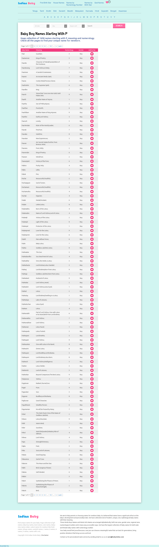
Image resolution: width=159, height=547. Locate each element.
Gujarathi (104, 11)
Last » (60, 46)
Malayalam (79, 11)
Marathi (70, 11)
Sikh (55, 11)
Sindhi (48, 11)
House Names (58, 2)
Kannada (89, 11)
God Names (99, 2)
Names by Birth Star (88, 3)
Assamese (123, 11)
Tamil (42, 11)
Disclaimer (45, 535)
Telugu (35, 11)
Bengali (113, 11)
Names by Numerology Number (74, 3)
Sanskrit (62, 11)
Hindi (97, 11)
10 (50, 46)
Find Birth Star (45, 2)
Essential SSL (4, 546)
